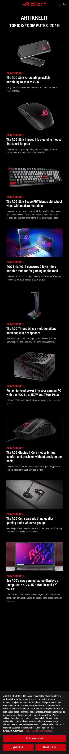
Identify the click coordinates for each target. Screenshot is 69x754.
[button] (4, 4)
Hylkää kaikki (18, 747)
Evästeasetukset (34, 738)
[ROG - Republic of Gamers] (34, 4)
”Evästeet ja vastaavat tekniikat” (38, 731)
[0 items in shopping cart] (64, 4)
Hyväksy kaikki (50, 747)
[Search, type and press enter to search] (58, 4)
